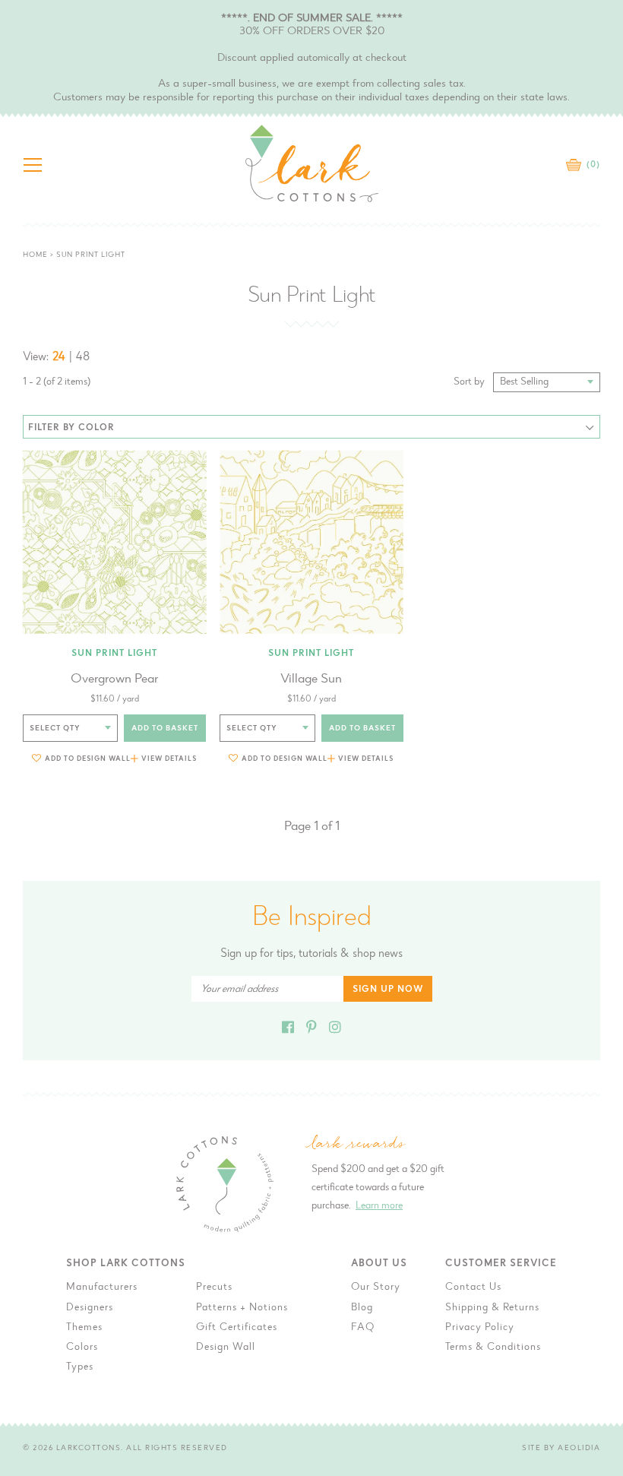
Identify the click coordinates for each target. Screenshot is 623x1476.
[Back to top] (599, 1151)
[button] (81, 758)
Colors (82, 1347)
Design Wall (225, 1347)
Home (35, 255)
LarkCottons (89, 1448)
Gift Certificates (236, 1327)
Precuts (214, 1287)
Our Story (375, 1287)
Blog (362, 1308)
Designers (89, 1308)
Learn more (379, 1206)
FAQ (363, 1327)
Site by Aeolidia (561, 1448)
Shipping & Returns (492, 1308)
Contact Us (473, 1287)
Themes (84, 1327)
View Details (169, 758)
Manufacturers (102, 1287)
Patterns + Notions (242, 1308)
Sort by (469, 382)
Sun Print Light (114, 653)
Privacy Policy (479, 1327)
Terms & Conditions (493, 1347)
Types (79, 1367)
